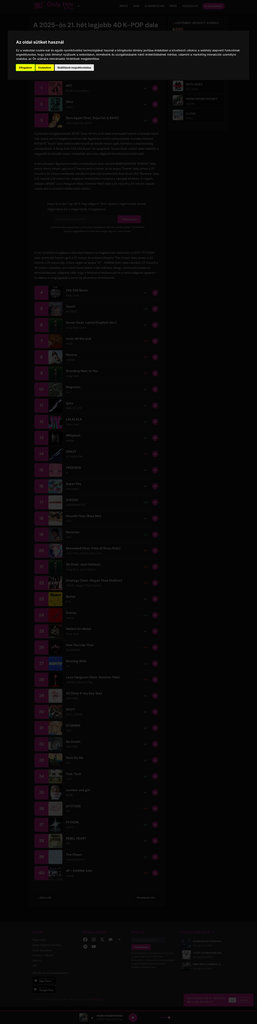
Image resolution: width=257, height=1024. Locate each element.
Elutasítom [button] (44, 67)
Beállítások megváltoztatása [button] (74, 67)
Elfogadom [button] (25, 67)
